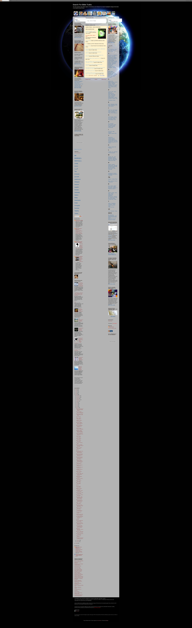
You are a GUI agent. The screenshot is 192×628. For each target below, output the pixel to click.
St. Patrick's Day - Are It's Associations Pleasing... (79, 474)
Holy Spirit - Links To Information (79, 467)
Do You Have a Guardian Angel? (79, 510)
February (78, 540)
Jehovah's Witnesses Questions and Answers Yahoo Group (78, 581)
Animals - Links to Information (79, 508)
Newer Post (88, 79)
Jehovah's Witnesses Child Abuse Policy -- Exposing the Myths (78, 578)
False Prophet (78, 416)
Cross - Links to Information (78, 439)
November (78, 397)
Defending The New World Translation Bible (78, 564)
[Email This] (100, 75)
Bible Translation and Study (78, 560)
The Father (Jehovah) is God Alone (79, 534)
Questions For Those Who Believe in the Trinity (79, 415)
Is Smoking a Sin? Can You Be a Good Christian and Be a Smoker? (81, 284)
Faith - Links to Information (78, 436)
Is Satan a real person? (78, 536)
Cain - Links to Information (78, 486)
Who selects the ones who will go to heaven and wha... (79, 452)
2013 (76, 390)
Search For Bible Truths (82, 5)
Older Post (103, 79)
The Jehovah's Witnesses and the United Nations (78, 595)
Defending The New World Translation (79, 242)
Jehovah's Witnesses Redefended (77, 583)
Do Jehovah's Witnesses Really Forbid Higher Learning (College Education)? (78, 340)
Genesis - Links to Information (79, 463)
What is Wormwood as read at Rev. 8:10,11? (79, 426)
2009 (76, 543)
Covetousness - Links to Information (79, 493)
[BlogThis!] (101, 75)
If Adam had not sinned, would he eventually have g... (79, 461)
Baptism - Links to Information (79, 489)
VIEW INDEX (113, 316)
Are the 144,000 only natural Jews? (79, 521)
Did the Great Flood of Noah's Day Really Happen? (79, 409)
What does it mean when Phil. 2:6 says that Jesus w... (79, 506)
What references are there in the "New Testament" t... (79, 455)
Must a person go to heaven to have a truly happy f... (79, 458)
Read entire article (78, 37)
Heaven (77, 449)
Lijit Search (76, 385)
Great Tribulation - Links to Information (79, 412)
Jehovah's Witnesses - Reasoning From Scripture (78, 574)
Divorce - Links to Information (79, 472)
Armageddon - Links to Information (79, 491)
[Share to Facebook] (103, 75)
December (78, 395)
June (77, 403)
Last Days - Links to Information (77, 350)
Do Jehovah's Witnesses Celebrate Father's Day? (81, 358)
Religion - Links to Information (79, 448)
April (77, 406)
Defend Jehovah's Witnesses (79, 229)
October (77, 398)
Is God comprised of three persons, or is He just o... (79, 434)
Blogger (107, 620)
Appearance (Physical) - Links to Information (79, 529)
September (78, 399)
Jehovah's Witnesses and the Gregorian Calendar (80, 368)
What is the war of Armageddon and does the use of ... (79, 500)
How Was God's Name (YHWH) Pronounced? (81, 310)
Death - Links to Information (78, 481)
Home (96, 79)
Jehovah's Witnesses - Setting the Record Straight (78, 576)
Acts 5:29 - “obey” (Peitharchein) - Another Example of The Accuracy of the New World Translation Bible (79, 232)
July (77, 402)
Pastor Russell (76, 591)
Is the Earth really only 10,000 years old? (79, 538)
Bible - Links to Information (78, 483)
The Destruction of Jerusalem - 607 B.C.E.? (81, 320)
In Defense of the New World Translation (78, 572)
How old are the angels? (78, 512)
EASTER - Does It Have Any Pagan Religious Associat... (79, 431)
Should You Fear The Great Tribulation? (79, 514)
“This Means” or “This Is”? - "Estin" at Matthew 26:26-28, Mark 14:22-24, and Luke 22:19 (78, 294)
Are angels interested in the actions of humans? (79, 517)
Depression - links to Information (79, 479)
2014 (76, 389)
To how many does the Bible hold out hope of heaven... (79, 526)
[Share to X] (102, 75)
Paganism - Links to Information (79, 465)
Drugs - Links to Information (78, 418)
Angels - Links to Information (78, 503)
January (77, 541)
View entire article (78, 87)
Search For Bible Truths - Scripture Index (78, 593)
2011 (76, 393)
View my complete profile (112, 328)
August (77, 401)
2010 (76, 394)
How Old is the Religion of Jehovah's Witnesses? (81, 329)
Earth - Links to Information (78, 441)
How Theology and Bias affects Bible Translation (78, 570)
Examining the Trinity (79, 220)
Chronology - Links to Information (79, 495)
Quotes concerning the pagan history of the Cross (79, 445)
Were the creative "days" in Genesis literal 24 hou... (79, 423)
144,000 (77, 519)
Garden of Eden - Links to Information (79, 428)
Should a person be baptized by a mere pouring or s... (79, 523)
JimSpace (76, 590)
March (77, 407)
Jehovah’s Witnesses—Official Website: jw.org (79, 555)
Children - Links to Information (79, 420)
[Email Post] (98, 75)
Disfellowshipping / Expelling (79, 477)
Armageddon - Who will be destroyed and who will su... (79, 498)
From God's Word (77, 567)
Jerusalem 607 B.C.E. (77, 589)
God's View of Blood (79, 256)
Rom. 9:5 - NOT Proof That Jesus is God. (79, 532)
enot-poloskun (99, 620)
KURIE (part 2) (78, 221)
